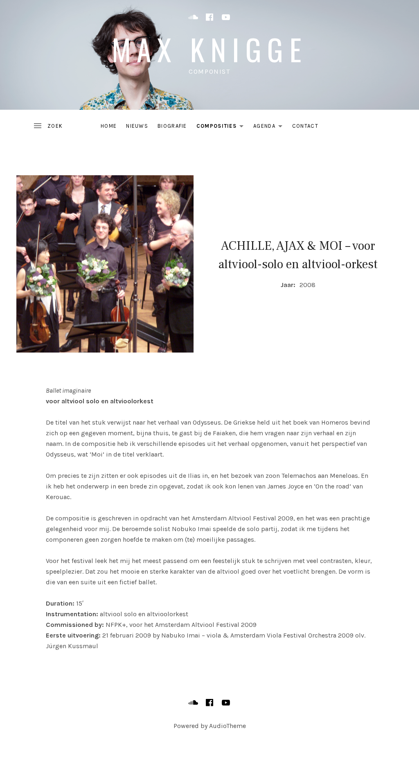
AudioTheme (227, 726)
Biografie (172, 126)
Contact (305, 126)
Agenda (270, 127)
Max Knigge (209, 49)
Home (109, 126)
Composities (222, 127)
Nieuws (137, 126)
